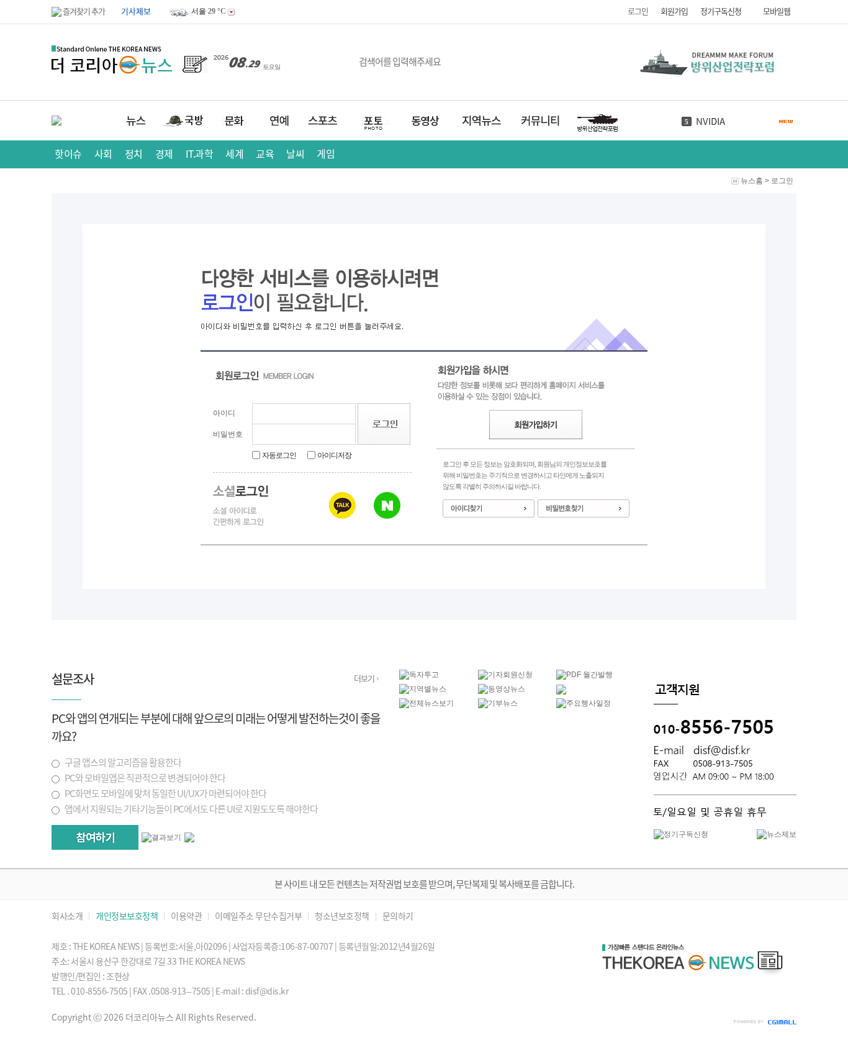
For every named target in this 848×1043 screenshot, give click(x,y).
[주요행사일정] (583, 703)
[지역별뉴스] (422, 689)
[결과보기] (161, 837)
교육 (265, 154)
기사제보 (136, 11)
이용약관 (186, 917)
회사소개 (67, 917)
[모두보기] (189, 840)
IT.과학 (200, 154)
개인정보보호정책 (127, 917)
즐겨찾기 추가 (83, 11)
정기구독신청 (720, 11)
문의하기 (397, 917)
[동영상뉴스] (501, 689)
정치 (134, 154)
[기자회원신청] (517, 675)
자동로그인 (279, 455)
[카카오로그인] (342, 505)
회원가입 (674, 11)
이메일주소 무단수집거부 (258, 917)
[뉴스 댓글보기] (561, 692)
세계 (234, 154)
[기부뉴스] (498, 703)
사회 (103, 154)
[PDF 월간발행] (584, 674)
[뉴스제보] (776, 834)
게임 (326, 154)
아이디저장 (334, 455)
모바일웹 (776, 11)
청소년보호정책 (342, 917)
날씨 (295, 154)
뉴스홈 (752, 180)
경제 (164, 154)
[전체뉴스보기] (426, 703)
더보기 (364, 679)
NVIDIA (710, 121)
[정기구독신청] (681, 834)
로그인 (638, 11)
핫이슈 (68, 154)
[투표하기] (95, 837)
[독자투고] (419, 674)
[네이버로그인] (387, 505)
